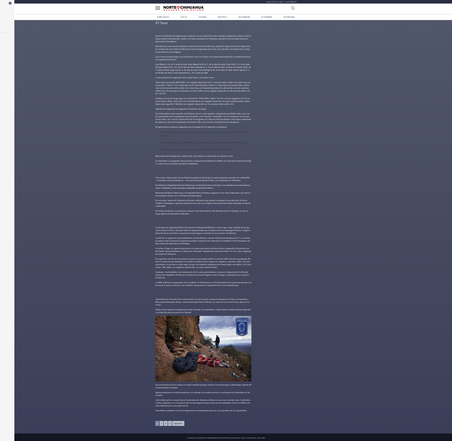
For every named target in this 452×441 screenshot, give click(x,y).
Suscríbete (291, 2)
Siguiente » (178, 423)
